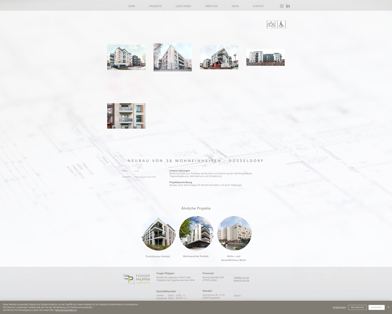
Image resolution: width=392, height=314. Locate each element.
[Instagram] (281, 6)
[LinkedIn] (288, 6)
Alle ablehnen (357, 307)
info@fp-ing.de (241, 277)
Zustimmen (376, 307)
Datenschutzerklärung (66, 310)
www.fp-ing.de (241, 280)
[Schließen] (388, 307)
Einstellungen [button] (339, 307)
